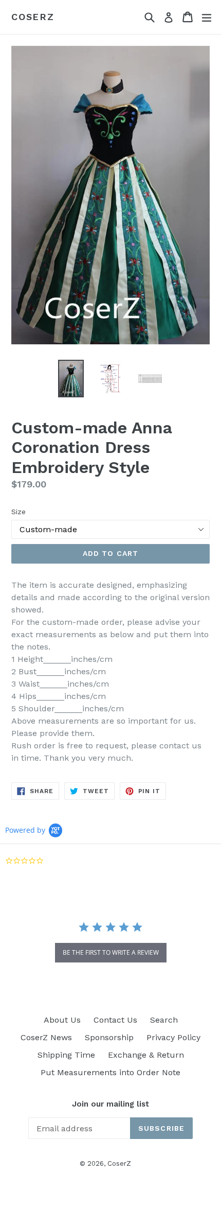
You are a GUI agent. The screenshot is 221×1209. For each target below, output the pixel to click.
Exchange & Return (146, 1055)
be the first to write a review (111, 952)
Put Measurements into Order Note (110, 1072)
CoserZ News (46, 1037)
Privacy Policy (173, 1037)
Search (164, 1020)
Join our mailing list (110, 1104)
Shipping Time (66, 1055)
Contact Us (115, 1020)
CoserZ (32, 16)
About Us (62, 1020)
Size (18, 511)
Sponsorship (109, 1037)
